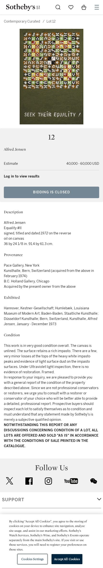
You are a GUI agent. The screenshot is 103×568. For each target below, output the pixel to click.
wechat (93, 481)
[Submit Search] (58, 7)
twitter (9, 481)
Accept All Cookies (67, 559)
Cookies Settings (32, 559)
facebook (29, 481)
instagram (48, 481)
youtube (71, 481)
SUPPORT (13, 499)
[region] (51, 541)
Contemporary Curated (22, 21)
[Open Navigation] (96, 7)
